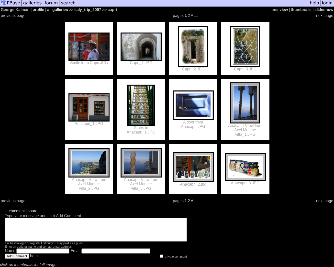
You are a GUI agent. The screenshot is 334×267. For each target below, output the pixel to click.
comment (17, 211)
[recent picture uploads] (32, 5)
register (35, 243)
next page (324, 15)
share (32, 211)
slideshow (323, 10)
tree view (279, 10)
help (34, 256)
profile (38, 10)
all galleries (57, 10)
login (23, 243)
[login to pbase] (327, 5)
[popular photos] (192, 5)
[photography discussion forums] (51, 5)
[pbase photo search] (68, 5)
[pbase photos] (11, 5)
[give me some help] (314, 5)
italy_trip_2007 (87, 10)
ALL (194, 15)
